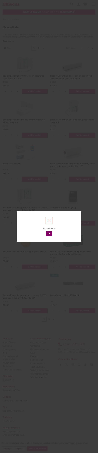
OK (49, 234)
